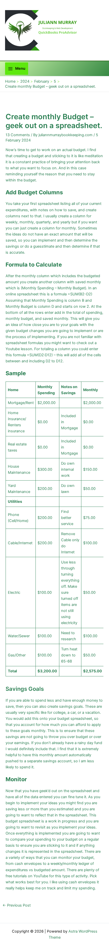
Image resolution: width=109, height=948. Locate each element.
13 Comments (18, 135)
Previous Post (17, 905)
